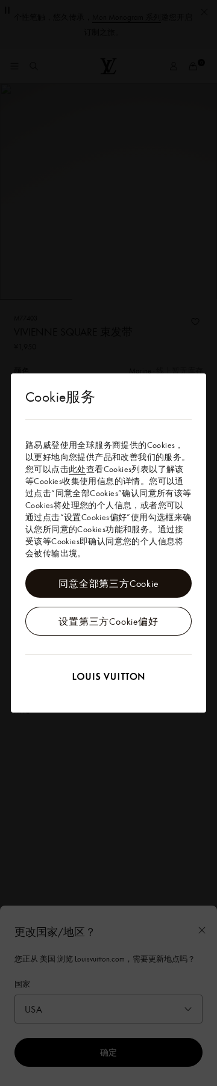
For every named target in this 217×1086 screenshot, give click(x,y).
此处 (77, 469)
